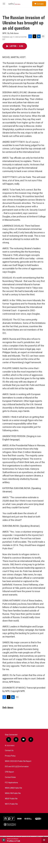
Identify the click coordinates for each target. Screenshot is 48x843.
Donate (40, 4)
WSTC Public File (11, 804)
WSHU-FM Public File (13, 793)
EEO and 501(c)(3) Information (17, 766)
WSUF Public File (11, 799)
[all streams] (44, 840)
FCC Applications (11, 783)
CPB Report (9, 772)
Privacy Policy (10, 756)
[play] (3, 840)
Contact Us (9, 750)
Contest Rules (10, 777)
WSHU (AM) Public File (13, 788)
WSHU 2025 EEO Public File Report (18, 761)
